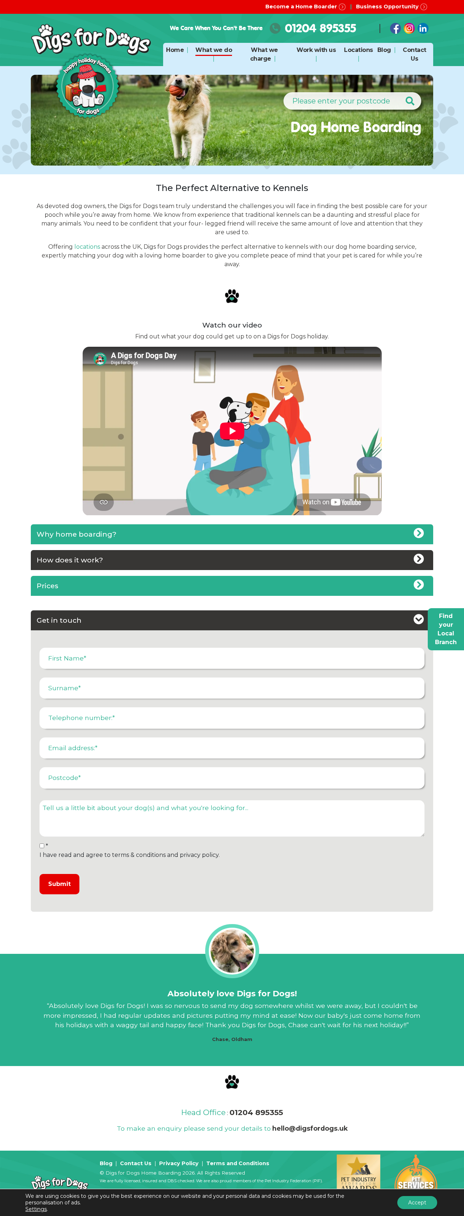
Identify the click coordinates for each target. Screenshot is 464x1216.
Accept (417, 1202)
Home (175, 49)
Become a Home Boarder (302, 6)
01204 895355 (320, 28)
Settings (36, 1209)
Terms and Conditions (237, 1163)
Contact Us (136, 1163)
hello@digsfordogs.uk (310, 1128)
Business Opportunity (388, 6)
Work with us (316, 49)
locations (87, 246)
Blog (384, 49)
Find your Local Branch (446, 629)
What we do (213, 49)
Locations (358, 49)
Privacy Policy (179, 1163)
